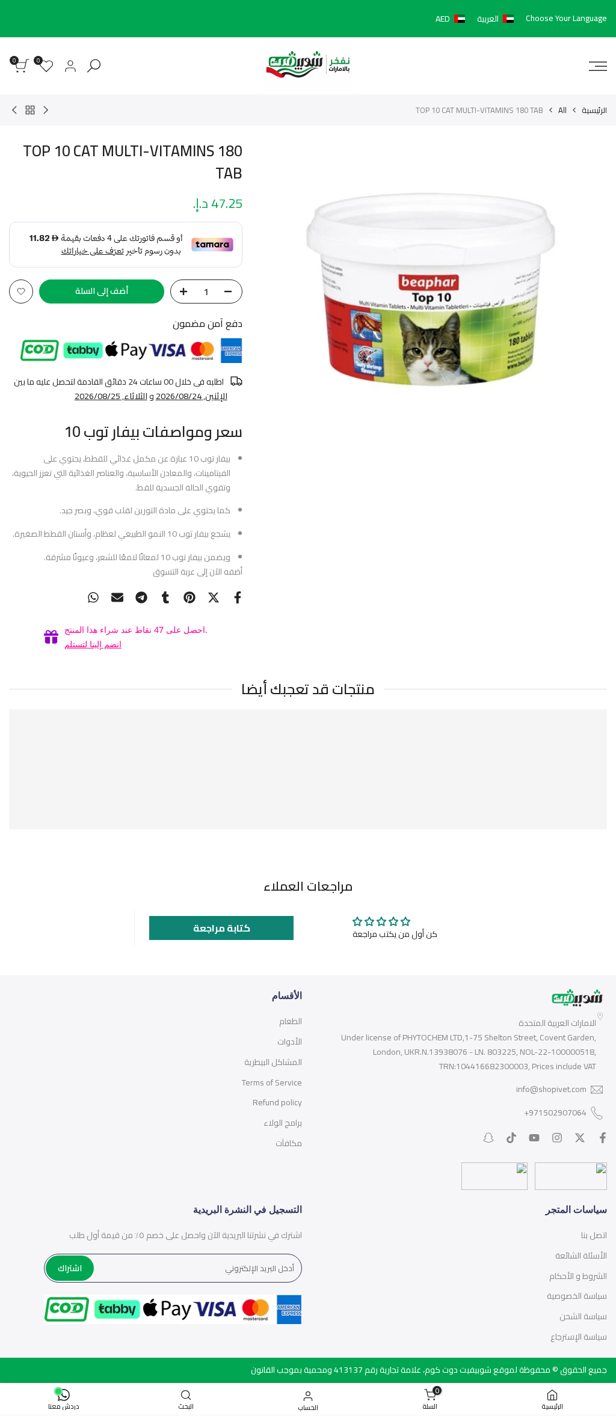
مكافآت (289, 1143)
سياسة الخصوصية (577, 1296)
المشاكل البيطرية (273, 1062)
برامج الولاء (282, 1123)
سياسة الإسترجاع (578, 1336)
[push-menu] (598, 66)
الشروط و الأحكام (578, 1276)
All (562, 110)
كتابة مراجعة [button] (221, 928)
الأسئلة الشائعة (581, 1255)
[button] (477, 18)
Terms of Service (272, 1082)
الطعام (290, 1021)
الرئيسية (594, 110)
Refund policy (277, 1102)
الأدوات (289, 1041)
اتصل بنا (594, 1235)
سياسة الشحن (583, 1316)
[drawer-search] (93, 66)
